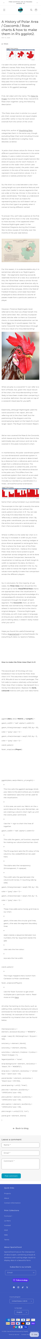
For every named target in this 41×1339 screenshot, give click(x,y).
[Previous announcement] (4, 2)
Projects (7, 1193)
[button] (4, 10)
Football (7, 1225)
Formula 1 (8, 1216)
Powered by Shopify (21, 1331)
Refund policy (34, 1331)
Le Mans (7, 1221)
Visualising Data (25, 130)
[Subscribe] (33, 1272)
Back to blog (22, 1128)
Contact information (27, 1334)
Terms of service (14, 1334)
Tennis (6, 1240)
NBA (6, 1235)
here (9, 323)
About (6, 1198)
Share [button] (6, 44)
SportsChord (11, 1331)
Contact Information (12, 1203)
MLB (6, 1230)
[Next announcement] (37, 2)
